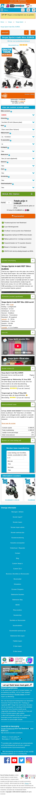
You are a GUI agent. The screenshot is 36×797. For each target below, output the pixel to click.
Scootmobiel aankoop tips (17, 630)
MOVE (18, 605)
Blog (17, 558)
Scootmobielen (17, 625)
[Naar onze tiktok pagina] (18, 769)
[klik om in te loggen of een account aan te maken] (28, 10)
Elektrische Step (17, 599)
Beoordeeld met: (13, 45)
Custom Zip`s (17, 568)
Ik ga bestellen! (18, 216)
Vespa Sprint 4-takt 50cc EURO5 (10, 27)
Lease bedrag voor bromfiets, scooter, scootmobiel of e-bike (17, 454)
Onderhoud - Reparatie (17, 548)
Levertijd (4, 327)
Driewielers (17, 584)
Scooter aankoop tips (17, 532)
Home (2, 22)
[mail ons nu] (23, 10)
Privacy (27, 783)
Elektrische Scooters (17, 594)
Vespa (10, 22)
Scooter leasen (19, 694)
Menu (6, 10)
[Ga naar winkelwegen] (34, 10)
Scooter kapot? (17, 517)
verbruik (4, 319)
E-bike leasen (17, 651)
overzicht (5, 32)
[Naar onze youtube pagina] (14, 760)
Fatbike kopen (17, 641)
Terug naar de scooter (9, 423)
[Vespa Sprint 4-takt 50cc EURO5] (18, 62)
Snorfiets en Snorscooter (17, 620)
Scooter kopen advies (17, 527)
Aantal (3, 202)
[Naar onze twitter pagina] (22, 760)
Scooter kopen (17, 522)
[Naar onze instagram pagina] (29, 760)
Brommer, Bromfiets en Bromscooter (17, 574)
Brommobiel (17, 579)
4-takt (12, 304)
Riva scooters (17, 610)
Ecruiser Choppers (17, 589)
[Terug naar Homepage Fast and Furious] (2, 6)
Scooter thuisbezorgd (8, 728)
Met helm (11, 467)
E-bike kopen (17, 646)
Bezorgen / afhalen (18, 512)
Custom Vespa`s (17, 563)
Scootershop (18, 615)
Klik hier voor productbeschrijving (18, 41)
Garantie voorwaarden (17, 543)
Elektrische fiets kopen (17, 636)
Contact (17, 553)
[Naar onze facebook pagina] (7, 760)
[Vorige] (26, 32)
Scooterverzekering (17, 537)
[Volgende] (33, 32)
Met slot (10, 461)
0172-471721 (18, 1)
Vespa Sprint (19, 22)
